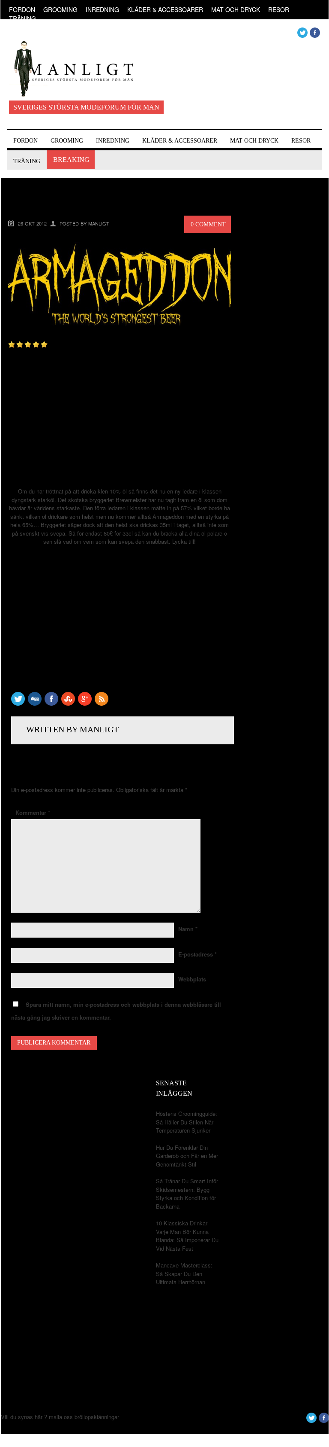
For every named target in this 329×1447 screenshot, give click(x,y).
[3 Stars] (27, 344)
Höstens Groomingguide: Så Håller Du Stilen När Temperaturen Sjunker (186, 1121)
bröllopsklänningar (97, 1417)
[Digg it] (35, 703)
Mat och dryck (235, 9)
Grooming (60, 9)
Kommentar (32, 812)
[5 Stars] (44, 344)
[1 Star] (11, 344)
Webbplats (192, 979)
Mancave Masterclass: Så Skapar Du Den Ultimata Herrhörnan (184, 1273)
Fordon (22, 9)
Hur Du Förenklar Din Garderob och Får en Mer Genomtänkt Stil (187, 1155)
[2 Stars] (19, 344)
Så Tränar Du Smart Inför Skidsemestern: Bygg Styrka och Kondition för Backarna (187, 1193)
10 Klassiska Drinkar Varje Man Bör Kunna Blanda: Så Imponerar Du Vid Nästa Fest (187, 1235)
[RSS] (101, 703)
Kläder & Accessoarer (165, 9)
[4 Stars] (36, 344)
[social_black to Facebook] (51, 703)
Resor (278, 9)
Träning (22, 18)
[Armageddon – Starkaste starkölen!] (119, 333)
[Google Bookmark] (85, 703)
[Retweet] (18, 703)
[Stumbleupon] (68, 703)
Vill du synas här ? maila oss (37, 1417)
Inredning (102, 9)
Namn (187, 929)
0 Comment (208, 224)
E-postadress (197, 954)
